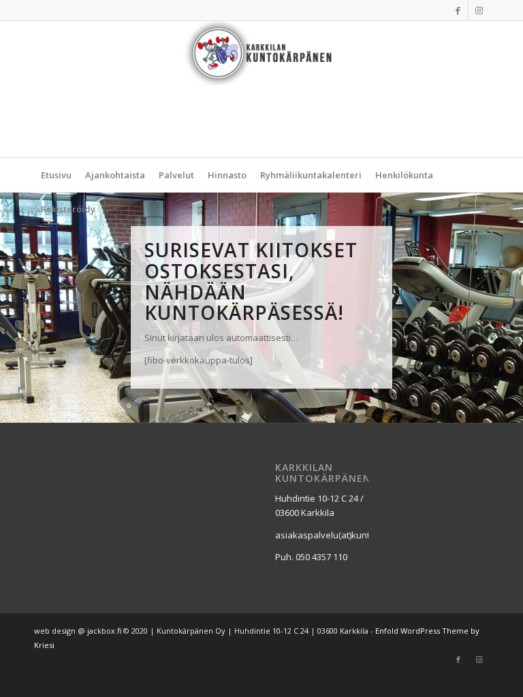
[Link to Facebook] (458, 10)
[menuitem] (56, 175)
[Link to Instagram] (479, 10)
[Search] (481, 209)
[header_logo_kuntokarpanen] (261, 89)
